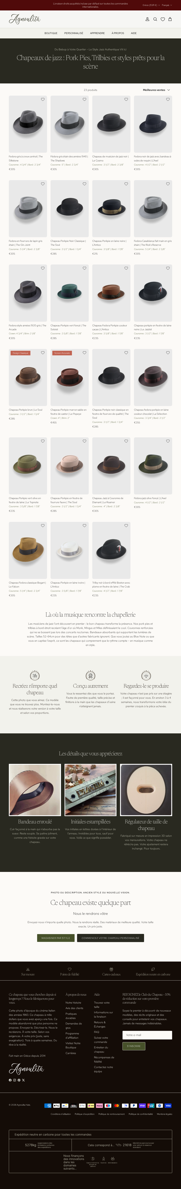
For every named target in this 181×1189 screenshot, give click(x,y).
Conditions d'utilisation (61, 1111)
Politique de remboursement (111, 1111)
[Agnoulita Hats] (25, 16)
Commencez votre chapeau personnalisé (110, 935)
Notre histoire (73, 999)
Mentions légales (164, 1111)
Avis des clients (74, 1005)
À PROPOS (118, 30)
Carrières (71, 1050)
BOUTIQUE (51, 30)
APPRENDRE (97, 30)
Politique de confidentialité (141, 1111)
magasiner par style (56, 935)
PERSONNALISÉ (73, 30)
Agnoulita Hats (23, 1101)
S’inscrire (134, 1043)
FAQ (96, 1029)
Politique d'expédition (84, 1111)
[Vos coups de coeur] (163, 16)
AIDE (134, 30)
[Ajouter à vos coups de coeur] (43, 96)
